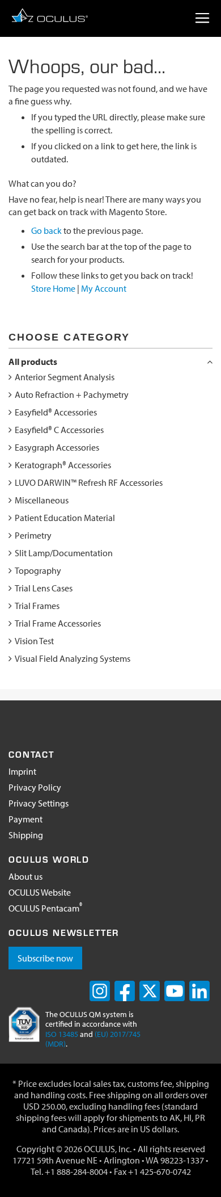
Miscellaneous (42, 500)
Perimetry (33, 535)
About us (25, 876)
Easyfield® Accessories (56, 412)
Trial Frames (37, 605)
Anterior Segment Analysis (64, 377)
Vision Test (34, 640)
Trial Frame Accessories (58, 623)
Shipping (25, 835)
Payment (25, 819)
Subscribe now (45, 958)
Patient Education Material (65, 517)
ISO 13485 (61, 1034)
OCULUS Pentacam (45, 908)
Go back (46, 230)
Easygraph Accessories (57, 447)
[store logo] (49, 15)
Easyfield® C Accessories (59, 429)
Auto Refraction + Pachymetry (72, 394)
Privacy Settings (38, 803)
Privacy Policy (34, 787)
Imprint (22, 771)
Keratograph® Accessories (63, 465)
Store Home (53, 288)
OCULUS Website (39, 892)
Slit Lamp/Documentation (64, 552)
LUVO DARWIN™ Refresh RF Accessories (89, 482)
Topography (38, 570)
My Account (103, 288)
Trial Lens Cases (44, 588)
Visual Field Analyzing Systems (72, 658)
